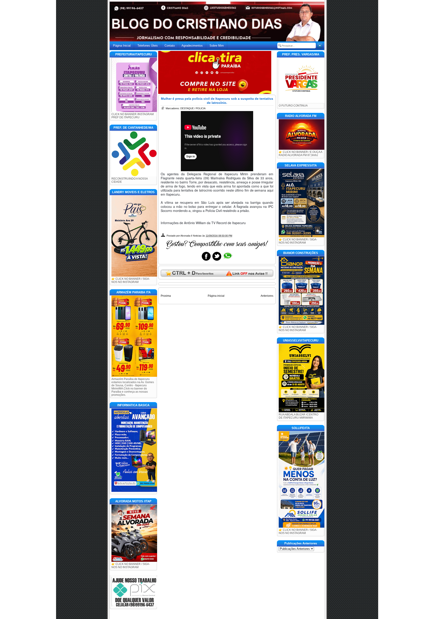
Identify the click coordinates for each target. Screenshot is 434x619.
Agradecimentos (192, 45)
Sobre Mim (217, 45)
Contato (170, 45)
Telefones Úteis (147, 45)
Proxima (166, 295)
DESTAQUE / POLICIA (192, 108)
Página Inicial (122, 45)
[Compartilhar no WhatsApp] (227, 260)
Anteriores (267, 295)
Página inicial (216, 295)
